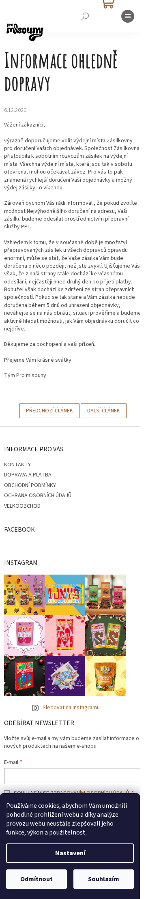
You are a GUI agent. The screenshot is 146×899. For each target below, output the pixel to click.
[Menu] (128, 16)
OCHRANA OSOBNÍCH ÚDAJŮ (37, 495)
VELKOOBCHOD (22, 506)
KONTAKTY (17, 465)
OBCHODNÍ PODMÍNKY (30, 485)
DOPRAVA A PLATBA (28, 475)
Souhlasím (103, 879)
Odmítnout (36, 879)
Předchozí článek (49, 411)
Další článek (103, 411)
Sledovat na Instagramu (71, 708)
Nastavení (70, 853)
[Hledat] (85, 16)
